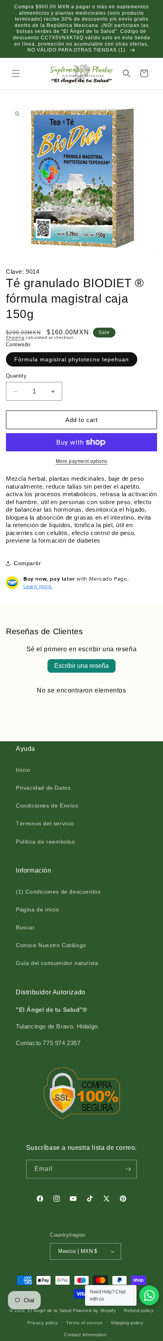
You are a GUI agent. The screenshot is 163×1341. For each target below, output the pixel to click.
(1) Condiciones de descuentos (58, 891)
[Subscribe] (127, 1169)
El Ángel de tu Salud (49, 1310)
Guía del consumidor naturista (57, 963)
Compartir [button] (27, 563)
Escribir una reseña (81, 665)
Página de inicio (37, 909)
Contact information (85, 1334)
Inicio (23, 770)
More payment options (82, 461)
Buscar (25, 927)
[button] (16, 73)
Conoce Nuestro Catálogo (51, 945)
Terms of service (84, 1322)
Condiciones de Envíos (47, 805)
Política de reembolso (45, 841)
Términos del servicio (45, 823)
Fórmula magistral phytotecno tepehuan (71, 359)
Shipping (15, 337)
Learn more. (38, 586)
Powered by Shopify (94, 1310)
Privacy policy (42, 1322)
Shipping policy (127, 1322)
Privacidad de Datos (43, 788)
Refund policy (139, 1310)
